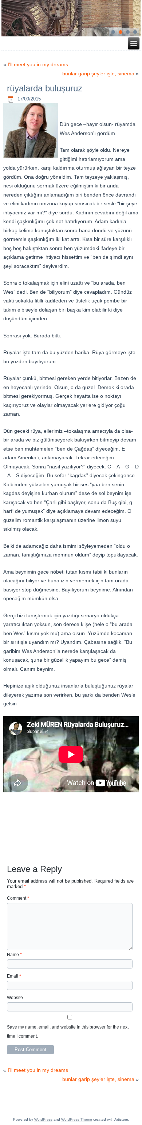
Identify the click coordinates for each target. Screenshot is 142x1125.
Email (14, 976)
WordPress (43, 1119)
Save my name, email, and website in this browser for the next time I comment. (68, 1032)
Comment (18, 898)
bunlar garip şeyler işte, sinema (98, 73)
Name (14, 954)
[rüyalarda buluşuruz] (31, 158)
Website (15, 997)
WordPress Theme (76, 1119)
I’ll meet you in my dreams (38, 64)
